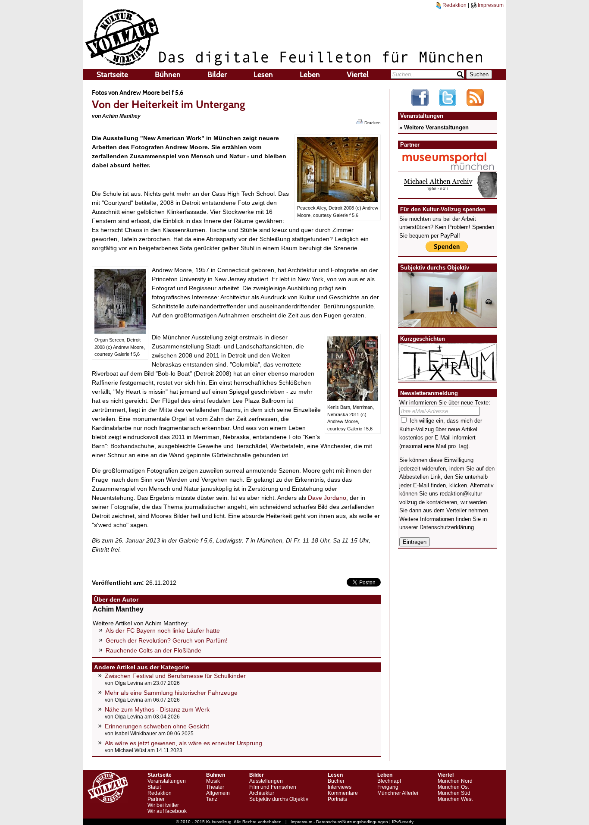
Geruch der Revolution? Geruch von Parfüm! (167, 640)
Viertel (358, 74)
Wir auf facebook (167, 811)
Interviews (339, 787)
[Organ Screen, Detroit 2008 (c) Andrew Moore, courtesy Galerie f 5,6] (120, 331)
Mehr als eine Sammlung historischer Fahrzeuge (171, 692)
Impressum (490, 5)
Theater (215, 787)
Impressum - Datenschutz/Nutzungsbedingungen (339, 821)
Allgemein (218, 793)
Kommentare (343, 793)
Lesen (263, 74)
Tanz (211, 799)
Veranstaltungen (166, 781)
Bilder (217, 74)
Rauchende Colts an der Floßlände (153, 650)
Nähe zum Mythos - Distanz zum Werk (157, 709)
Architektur (261, 793)
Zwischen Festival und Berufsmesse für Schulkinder (175, 675)
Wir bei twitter (163, 805)
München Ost (453, 787)
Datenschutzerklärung (447, 527)
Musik (213, 781)
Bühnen (168, 74)
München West (455, 799)
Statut (154, 787)
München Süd (454, 793)
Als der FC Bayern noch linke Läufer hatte (163, 630)
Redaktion (454, 5)
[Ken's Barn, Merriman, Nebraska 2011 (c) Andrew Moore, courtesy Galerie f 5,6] (352, 398)
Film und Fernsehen (272, 787)
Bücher (336, 781)
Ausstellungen (266, 781)
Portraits (337, 799)
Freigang (387, 787)
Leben (310, 74)
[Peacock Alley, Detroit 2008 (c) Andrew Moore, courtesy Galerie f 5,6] (337, 199)
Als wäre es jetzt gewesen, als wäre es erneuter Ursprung (183, 743)
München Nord (455, 781)
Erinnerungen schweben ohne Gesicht (157, 726)
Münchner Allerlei (397, 793)
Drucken (372, 122)
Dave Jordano (327, 497)
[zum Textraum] (447, 376)
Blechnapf (389, 781)
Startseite (112, 74)
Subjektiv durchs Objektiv (278, 799)
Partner (156, 799)
